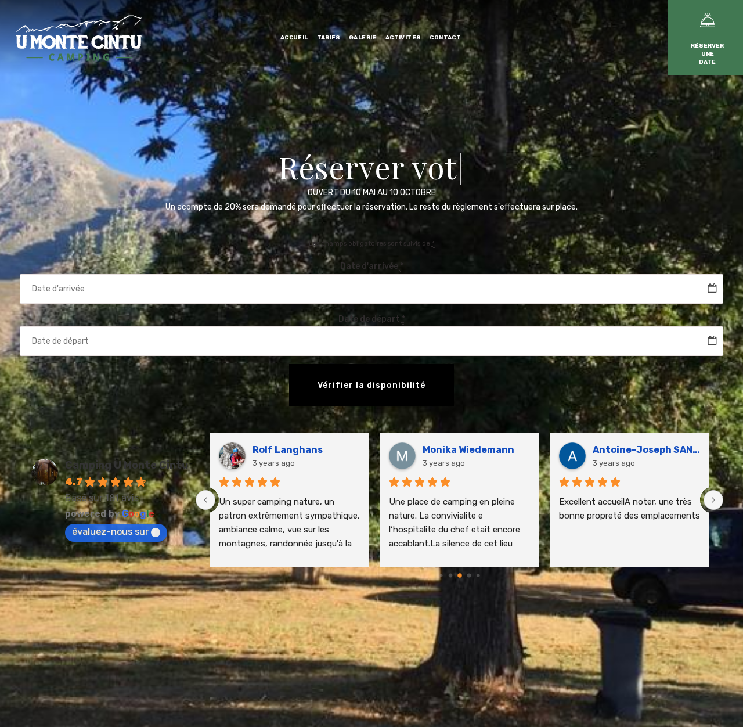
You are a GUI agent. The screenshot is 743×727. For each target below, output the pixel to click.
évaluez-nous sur (110, 531)
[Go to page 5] (478, 575)
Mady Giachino (311, 449)
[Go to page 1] (440, 575)
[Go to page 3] (459, 575)
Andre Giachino (483, 449)
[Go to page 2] (450, 576)
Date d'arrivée (371, 266)
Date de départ (371, 319)
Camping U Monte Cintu (126, 465)
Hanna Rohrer (649, 449)
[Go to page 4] (469, 576)
